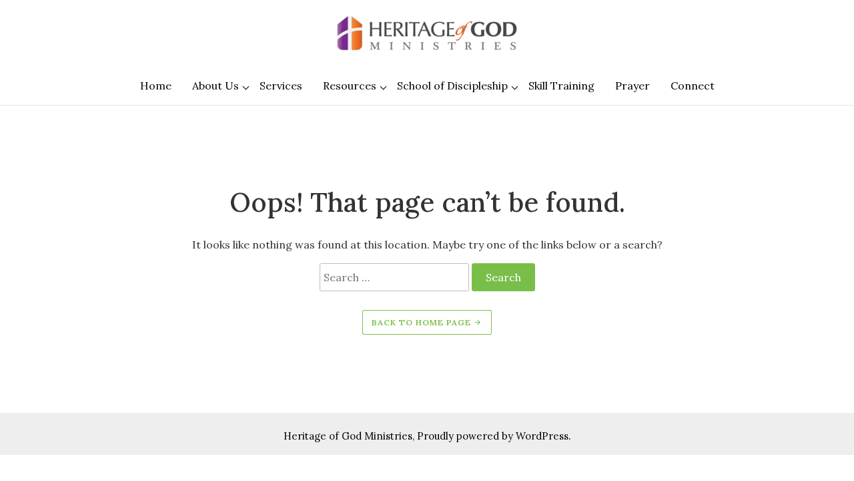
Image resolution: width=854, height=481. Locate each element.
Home (155, 85)
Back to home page (423, 322)
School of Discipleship (452, 85)
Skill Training (561, 85)
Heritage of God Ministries (348, 436)
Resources (349, 85)
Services (281, 85)
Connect (693, 85)
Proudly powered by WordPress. (494, 436)
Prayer (632, 85)
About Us (215, 85)
